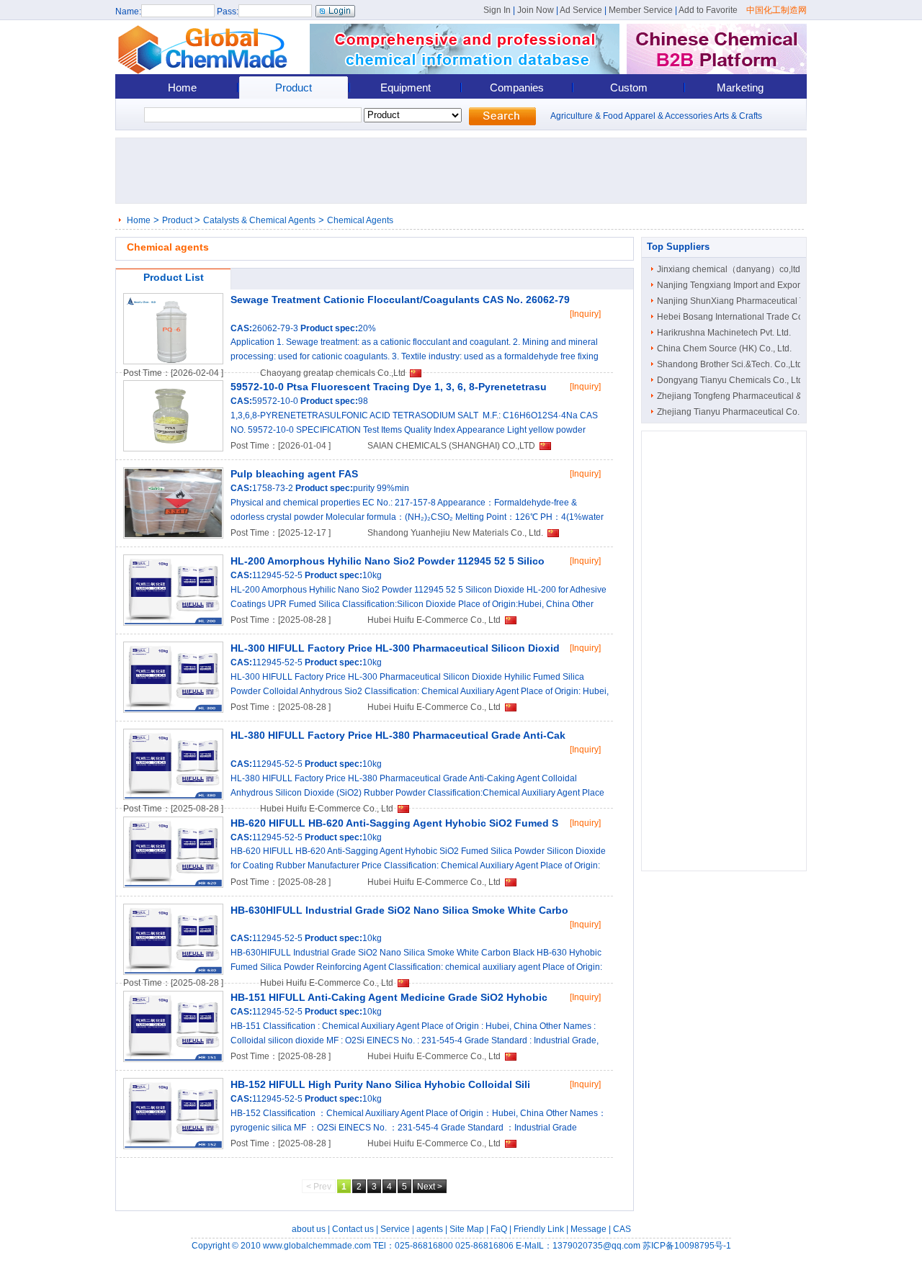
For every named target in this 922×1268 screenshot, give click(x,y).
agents (429, 1229)
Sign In (497, 10)
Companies (517, 87)
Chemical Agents (360, 220)
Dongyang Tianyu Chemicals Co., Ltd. (731, 380)
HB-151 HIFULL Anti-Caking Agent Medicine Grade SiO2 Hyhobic (388, 997)
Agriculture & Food (586, 116)
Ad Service (581, 10)
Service (395, 1229)
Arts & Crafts (738, 116)
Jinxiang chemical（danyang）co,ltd (728, 269)
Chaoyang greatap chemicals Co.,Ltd (333, 373)
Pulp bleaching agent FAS (294, 474)
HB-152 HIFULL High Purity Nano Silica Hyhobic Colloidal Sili (380, 1084)
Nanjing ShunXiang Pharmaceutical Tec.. (737, 301)
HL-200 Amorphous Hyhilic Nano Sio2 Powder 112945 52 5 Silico (387, 561)
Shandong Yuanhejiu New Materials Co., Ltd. (455, 533)
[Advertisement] (465, 170)
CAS (622, 1229)
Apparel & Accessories (668, 116)
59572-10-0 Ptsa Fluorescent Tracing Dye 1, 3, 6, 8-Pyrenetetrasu (388, 386)
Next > (429, 1187)
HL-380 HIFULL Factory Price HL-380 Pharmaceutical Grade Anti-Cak (397, 735)
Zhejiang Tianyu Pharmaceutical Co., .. (732, 412)
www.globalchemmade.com (317, 1246)
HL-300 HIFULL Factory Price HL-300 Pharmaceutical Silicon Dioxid (395, 648)
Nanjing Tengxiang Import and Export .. (733, 285)
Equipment (405, 87)
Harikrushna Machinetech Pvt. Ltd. (724, 333)
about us (309, 1229)
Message (588, 1229)
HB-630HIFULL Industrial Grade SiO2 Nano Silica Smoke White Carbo (399, 910)
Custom (629, 87)
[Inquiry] (585, 314)
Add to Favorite (708, 10)
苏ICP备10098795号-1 (687, 1246)
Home (182, 87)
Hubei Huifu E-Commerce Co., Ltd (434, 620)
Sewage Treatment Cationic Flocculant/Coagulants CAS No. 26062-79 (400, 299)
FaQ (499, 1229)
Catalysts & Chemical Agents (259, 220)
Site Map (466, 1229)
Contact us (353, 1229)
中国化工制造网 (776, 10)
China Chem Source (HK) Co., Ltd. (724, 348)
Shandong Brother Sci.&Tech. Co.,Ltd (729, 364)
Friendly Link (539, 1229)
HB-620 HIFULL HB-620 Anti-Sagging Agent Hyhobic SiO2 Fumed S (394, 823)
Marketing (740, 87)
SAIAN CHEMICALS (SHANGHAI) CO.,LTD (451, 446)
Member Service (641, 10)
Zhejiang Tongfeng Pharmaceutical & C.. (736, 396)
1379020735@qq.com (596, 1246)
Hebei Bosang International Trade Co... (733, 317)
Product (293, 87)
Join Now (535, 10)
